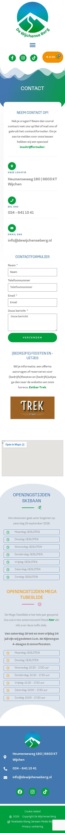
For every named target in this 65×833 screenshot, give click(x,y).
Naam (12, 265)
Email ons (15, 235)
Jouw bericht (17, 311)
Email (12, 295)
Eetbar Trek (37, 387)
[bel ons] (12, 200)
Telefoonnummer (19, 280)
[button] (32, 45)
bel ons (13, 207)
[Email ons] (12, 228)
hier (52, 620)
